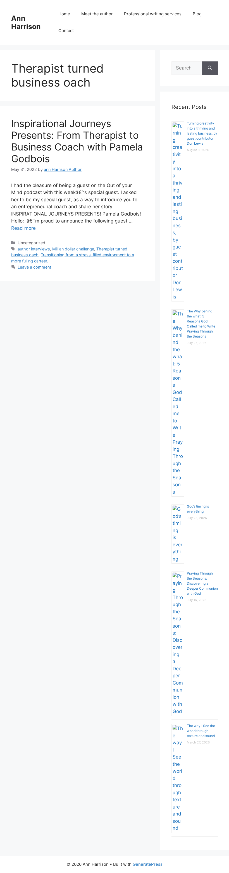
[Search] (210, 68)
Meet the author (97, 13)
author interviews (34, 249)
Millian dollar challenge (73, 249)
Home (64, 13)
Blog (197, 13)
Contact (66, 30)
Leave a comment (34, 267)
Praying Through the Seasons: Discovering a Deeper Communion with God (202, 583)
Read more (23, 228)
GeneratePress (148, 864)
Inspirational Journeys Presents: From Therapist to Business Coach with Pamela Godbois (77, 141)
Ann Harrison (26, 22)
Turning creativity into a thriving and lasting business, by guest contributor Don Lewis (202, 133)
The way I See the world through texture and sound (201, 731)
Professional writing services (153, 13)
